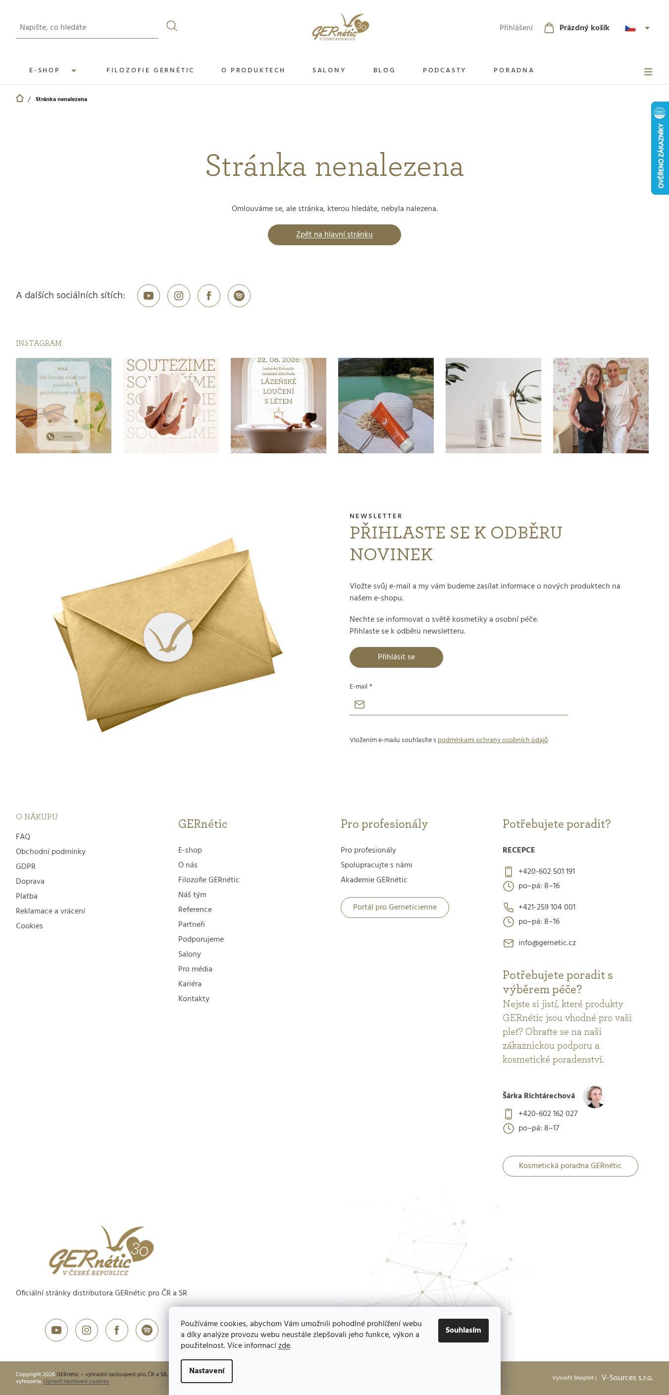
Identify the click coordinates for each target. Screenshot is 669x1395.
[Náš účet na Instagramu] (179, 296)
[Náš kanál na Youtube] (148, 296)
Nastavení (206, 1371)
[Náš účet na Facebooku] (209, 296)
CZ (638, 28)
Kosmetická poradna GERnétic (570, 1166)
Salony (189, 955)
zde (284, 1346)
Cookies (29, 926)
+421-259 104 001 (546, 907)
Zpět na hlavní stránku (334, 234)
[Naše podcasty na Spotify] (239, 296)
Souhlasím (463, 1330)
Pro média (195, 969)
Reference (195, 910)
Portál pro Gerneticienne (395, 907)
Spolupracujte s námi (376, 865)
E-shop (190, 851)
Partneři (191, 925)
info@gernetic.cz (547, 943)
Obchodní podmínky (51, 852)
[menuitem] (54, 70)
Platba (27, 896)
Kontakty (193, 999)
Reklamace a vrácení (50, 911)
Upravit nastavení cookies (76, 1382)
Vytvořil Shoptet (573, 1378)
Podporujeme (201, 940)
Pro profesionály (368, 851)
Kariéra (190, 984)
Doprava (30, 881)
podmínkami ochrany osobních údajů (493, 740)
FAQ (23, 837)
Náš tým (192, 895)
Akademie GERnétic (374, 880)
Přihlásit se (396, 657)
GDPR (26, 866)
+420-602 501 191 (546, 872)
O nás (188, 865)
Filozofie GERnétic (209, 880)
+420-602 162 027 (547, 1114)
